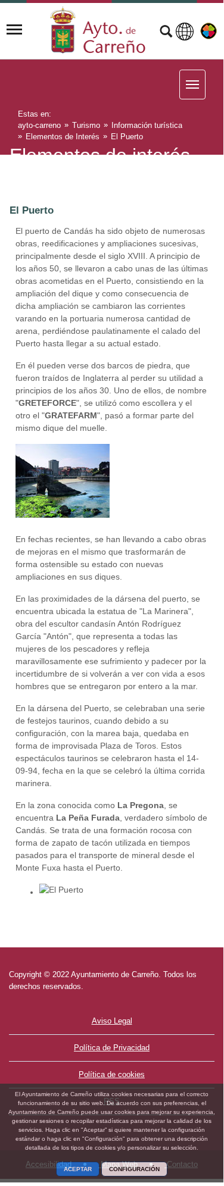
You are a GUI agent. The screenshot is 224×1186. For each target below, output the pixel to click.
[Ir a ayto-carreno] (97, 30)
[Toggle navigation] (14, 29)
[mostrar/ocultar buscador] (166, 33)
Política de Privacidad (112, 1047)
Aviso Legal (112, 1020)
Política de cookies (112, 1074)
